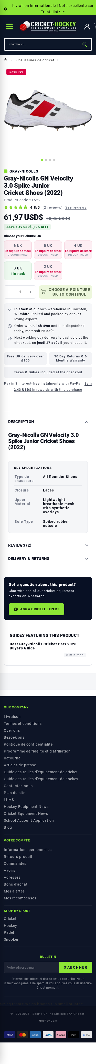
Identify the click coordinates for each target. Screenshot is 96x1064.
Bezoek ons (14, 737)
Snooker (11, 939)
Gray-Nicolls (23, 171)
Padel (9, 932)
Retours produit (18, 857)
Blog (8, 827)
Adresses (12, 877)
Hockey (10, 926)
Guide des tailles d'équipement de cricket (41, 772)
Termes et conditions (23, 723)
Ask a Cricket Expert (39, 609)
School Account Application (29, 820)
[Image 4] (54, 160)
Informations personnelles (28, 850)
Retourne (12, 758)
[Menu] (9, 26)
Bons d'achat (16, 884)
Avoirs (9, 870)
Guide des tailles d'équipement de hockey (41, 779)
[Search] (84, 44)
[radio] (18, 249)
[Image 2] (46, 160)
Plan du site (14, 793)
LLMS (9, 800)
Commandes (15, 863)
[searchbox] (41, 44)
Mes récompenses (20, 898)
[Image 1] (41, 160)
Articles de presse (20, 765)
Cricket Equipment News (26, 813)
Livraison (12, 717)
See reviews (76, 207)
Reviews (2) (19, 545)
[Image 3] (50, 160)
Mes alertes (14, 891)
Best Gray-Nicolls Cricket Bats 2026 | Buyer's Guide (44, 646)
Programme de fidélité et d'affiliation (37, 751)
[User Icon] (87, 26)
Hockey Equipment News (26, 807)
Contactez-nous (18, 786)
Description (21, 422)
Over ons (12, 730)
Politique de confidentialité (28, 744)
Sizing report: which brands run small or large (41, 1004)
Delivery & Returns (28, 559)
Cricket (10, 919)
